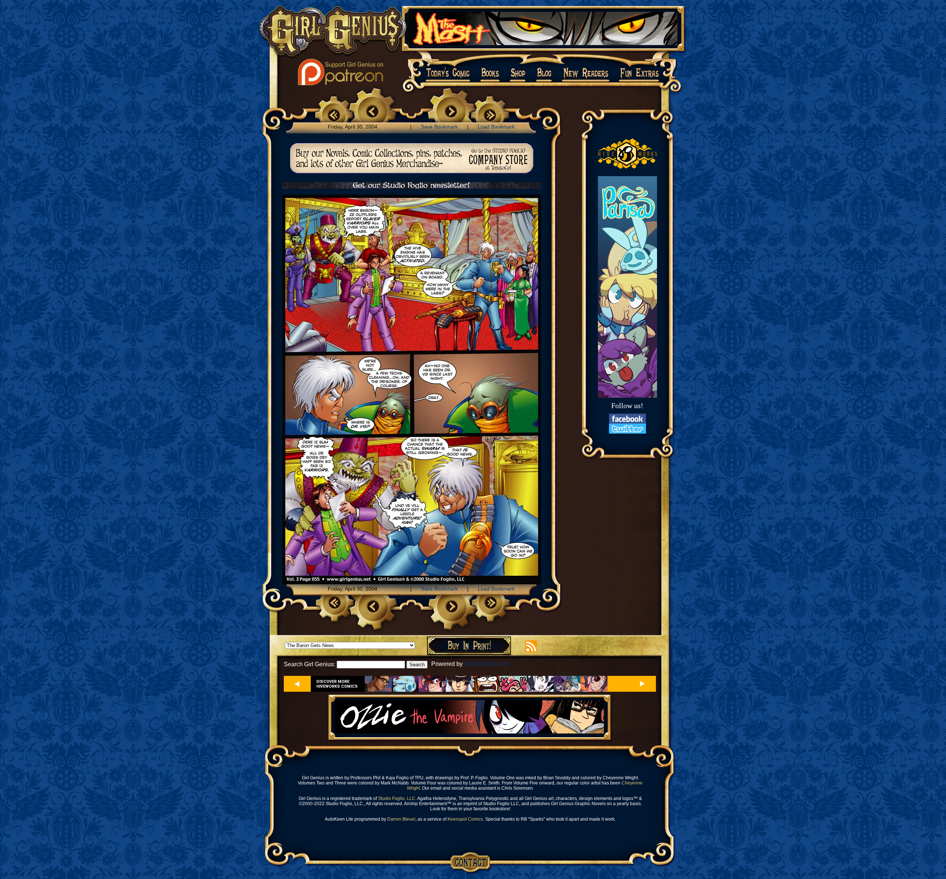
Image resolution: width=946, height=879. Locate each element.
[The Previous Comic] (372, 112)
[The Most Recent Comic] (490, 114)
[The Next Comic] (451, 112)
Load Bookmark (496, 127)
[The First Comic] (334, 114)
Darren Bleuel (401, 819)
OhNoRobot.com (486, 664)
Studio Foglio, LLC (396, 798)
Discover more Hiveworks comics (337, 684)
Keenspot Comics (465, 819)
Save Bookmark (439, 127)
